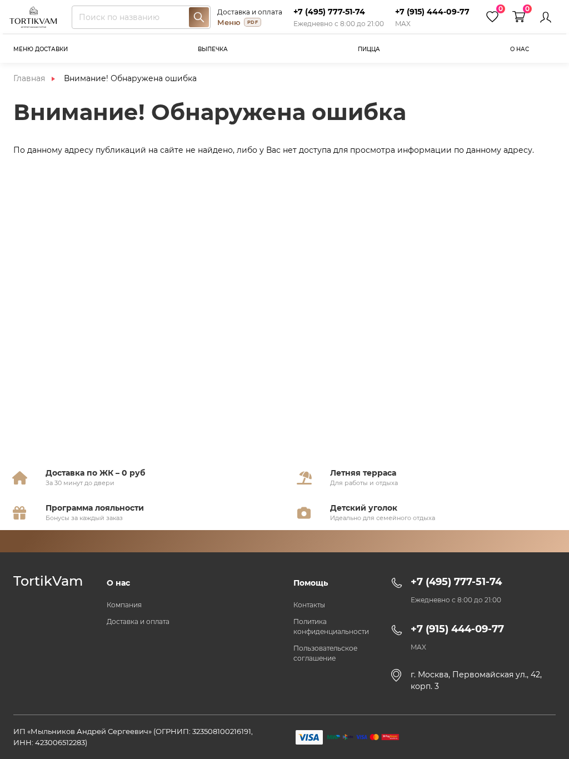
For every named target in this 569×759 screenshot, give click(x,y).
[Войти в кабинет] (546, 17)
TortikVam (48, 581)
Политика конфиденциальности (331, 626)
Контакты (309, 605)
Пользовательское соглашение (325, 653)
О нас (519, 49)
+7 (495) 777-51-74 (329, 12)
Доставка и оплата (249, 12)
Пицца (369, 49)
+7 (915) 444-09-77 (432, 12)
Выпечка (213, 49)
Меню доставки (40, 49)
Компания (124, 605)
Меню (237, 22)
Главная (29, 78)
